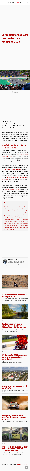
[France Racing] (14, 2)
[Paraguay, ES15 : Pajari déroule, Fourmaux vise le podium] (15, 403)
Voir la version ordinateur (22, 464)
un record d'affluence (12, 190)
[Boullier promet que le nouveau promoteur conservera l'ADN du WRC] (15, 311)
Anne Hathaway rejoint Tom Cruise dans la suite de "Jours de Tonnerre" (15, 449)
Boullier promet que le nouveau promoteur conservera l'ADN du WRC (14, 326)
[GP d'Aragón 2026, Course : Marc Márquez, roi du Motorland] (15, 342)
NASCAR (4, 443)
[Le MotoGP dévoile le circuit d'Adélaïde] (15, 374)
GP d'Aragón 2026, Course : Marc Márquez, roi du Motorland (14, 357)
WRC (3, 320)
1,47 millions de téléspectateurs (11, 169)
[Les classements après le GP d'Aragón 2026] (15, 282)
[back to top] (26, 467)
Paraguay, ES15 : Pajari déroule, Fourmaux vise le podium (14, 417)
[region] (15, 17)
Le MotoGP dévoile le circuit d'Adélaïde (15, 387)
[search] (27, 2)
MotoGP (4, 291)
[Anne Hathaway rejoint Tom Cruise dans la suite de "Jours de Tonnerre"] (15, 434)
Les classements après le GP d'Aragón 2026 (15, 295)
